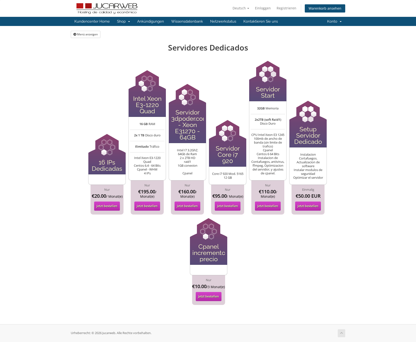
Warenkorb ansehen (325, 8)
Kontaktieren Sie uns (260, 21)
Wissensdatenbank (187, 21)
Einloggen (263, 8)
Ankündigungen (150, 21)
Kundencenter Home (92, 21)
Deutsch (240, 8)
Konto (333, 21)
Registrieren (286, 8)
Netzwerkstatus (223, 21)
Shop (122, 21)
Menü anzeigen (87, 34)
